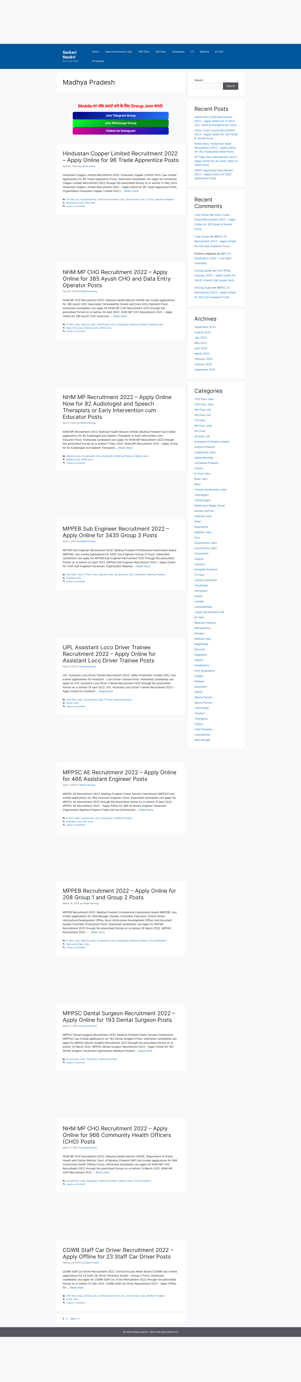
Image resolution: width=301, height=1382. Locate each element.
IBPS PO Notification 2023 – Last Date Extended (212, 258)
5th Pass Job (202, 415)
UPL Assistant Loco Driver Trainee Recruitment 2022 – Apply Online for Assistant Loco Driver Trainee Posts (109, 654)
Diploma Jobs (88, 324)
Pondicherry (201, 665)
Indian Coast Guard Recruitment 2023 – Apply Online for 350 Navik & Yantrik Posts (216, 134)
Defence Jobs (203, 516)
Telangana (201, 718)
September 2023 (205, 327)
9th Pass (200, 431)
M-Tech (199, 617)
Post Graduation (157, 940)
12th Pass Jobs (74, 574)
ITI (192, 51)
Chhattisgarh (202, 500)
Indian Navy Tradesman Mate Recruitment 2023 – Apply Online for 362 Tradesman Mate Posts (215, 147)
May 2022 (200, 343)
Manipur (199, 633)
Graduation (178, 51)
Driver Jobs (72, 703)
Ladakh (199, 601)
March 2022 (201, 353)
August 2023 (202, 332)
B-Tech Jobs (73, 324)
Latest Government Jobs (118, 51)
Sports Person (203, 697)
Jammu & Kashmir (205, 580)
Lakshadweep (203, 606)
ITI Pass (150, 199)
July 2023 (200, 337)
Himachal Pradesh (205, 569)
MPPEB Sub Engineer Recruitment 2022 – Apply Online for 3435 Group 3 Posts (116, 531)
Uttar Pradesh (203, 729)
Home (95, 51)
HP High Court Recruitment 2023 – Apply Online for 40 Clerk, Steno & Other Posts (216, 161)
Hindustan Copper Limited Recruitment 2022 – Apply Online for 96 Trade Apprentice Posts (121, 156)
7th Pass (199, 420)
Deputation (201, 526)
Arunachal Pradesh (206, 463)
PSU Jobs (90, 202)
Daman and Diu (204, 510)
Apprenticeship (88, 199)
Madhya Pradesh (165, 199)
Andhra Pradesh (204, 447)
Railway (199, 681)
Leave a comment (75, 206)
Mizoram (199, 649)
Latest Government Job (209, 612)
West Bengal (202, 740)
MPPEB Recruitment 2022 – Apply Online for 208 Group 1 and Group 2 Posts (119, 894)
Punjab (198, 676)
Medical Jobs (156, 324)
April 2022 (200, 348)
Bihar (197, 484)
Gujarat (199, 558)
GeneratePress (169, 1331)
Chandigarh (201, 494)
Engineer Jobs (73, 578)
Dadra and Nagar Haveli (209, 505)
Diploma (204, 51)
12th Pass (160, 51)
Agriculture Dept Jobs (77, 944)
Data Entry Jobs (74, 328)
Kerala (198, 596)
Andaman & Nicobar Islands (212, 441)
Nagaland (200, 654)
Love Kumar (201, 214)
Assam (198, 468)
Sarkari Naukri (70, 54)
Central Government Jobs (111, 199)
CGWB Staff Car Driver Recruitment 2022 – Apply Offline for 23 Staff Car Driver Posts (118, 1253)
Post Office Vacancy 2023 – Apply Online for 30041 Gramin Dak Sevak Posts (214, 275)
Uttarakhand (202, 734)
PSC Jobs (88, 821)
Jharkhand (201, 585)
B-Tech (219, 51)
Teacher (199, 713)
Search (198, 80)
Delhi (197, 521)
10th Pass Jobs (74, 699)
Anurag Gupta (203, 270)
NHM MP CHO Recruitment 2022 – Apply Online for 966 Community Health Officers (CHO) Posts (117, 1135)
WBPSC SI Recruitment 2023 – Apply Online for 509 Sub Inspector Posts (215, 241)
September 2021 (204, 369)
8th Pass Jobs (203, 425)
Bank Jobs (201, 479)
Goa (197, 537)
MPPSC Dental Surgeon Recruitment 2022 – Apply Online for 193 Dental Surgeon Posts (119, 1016)
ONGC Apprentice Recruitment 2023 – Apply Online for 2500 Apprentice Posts (213, 174)
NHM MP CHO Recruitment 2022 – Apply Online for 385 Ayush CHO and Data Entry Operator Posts (117, 278)
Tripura (198, 724)
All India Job (72, 199)
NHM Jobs (105, 328)
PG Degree (98, 61)
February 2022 (203, 359)
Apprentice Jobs (75, 202)
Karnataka (200, 590)
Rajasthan (200, 686)
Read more (131, 191)
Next (74, 1318)
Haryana (199, 564)
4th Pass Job (202, 409)
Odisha (198, 660)
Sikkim (198, 692)
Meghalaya (201, 644)
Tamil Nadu (201, 708)
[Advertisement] (94, 22)
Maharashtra (202, 628)
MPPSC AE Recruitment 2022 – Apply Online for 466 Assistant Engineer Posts (119, 775)
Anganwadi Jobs (205, 452)
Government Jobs (135, 199)
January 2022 (203, 364)
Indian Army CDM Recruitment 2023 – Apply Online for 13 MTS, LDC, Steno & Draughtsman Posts (215, 121)
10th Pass (143, 51)
